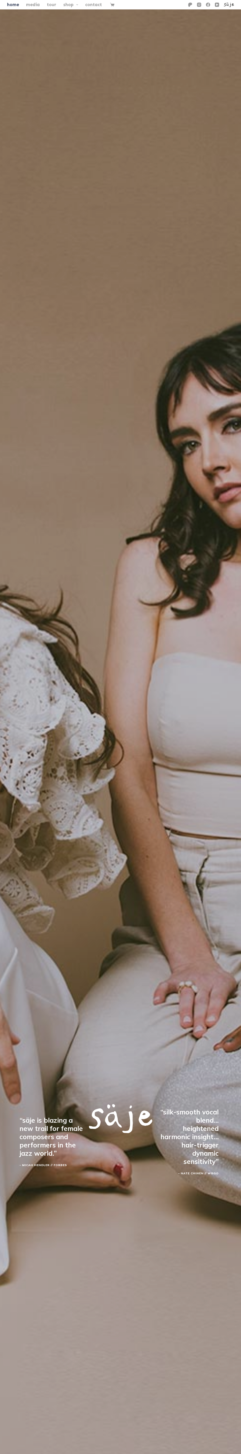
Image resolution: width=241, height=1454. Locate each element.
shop (68, 5)
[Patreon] (190, 5)
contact (93, 5)
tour (51, 5)
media (33, 5)
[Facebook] (208, 5)
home (13, 5)
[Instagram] (199, 5)
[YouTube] (217, 5)
